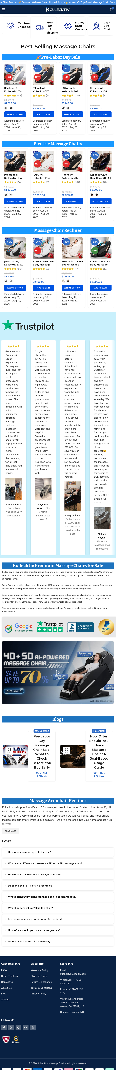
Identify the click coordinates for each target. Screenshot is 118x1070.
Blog (3, 993)
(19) (105, 269)
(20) (105, 182)
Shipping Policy (39, 976)
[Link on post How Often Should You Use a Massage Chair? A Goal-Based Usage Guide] (74, 756)
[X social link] (11, 1027)
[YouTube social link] (25, 1027)
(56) (19, 269)
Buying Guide (42, 731)
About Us (6, 987)
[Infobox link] (44, 28)
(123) (105, 95)
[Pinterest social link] (33, 1027)
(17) (77, 269)
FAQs (4, 970)
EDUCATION (99, 731)
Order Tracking (9, 976)
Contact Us (7, 981)
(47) (19, 95)
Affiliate (5, 999)
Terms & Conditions (41, 987)
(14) (19, 182)
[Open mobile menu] (3, 9)
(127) (48, 95)
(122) (77, 95)
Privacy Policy (38, 993)
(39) (48, 182)
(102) (77, 182)
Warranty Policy (39, 970)
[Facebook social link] (4, 1027)
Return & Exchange (41, 981)
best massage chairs (41, 575)
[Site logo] (58, 9)
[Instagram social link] (18, 1027)
